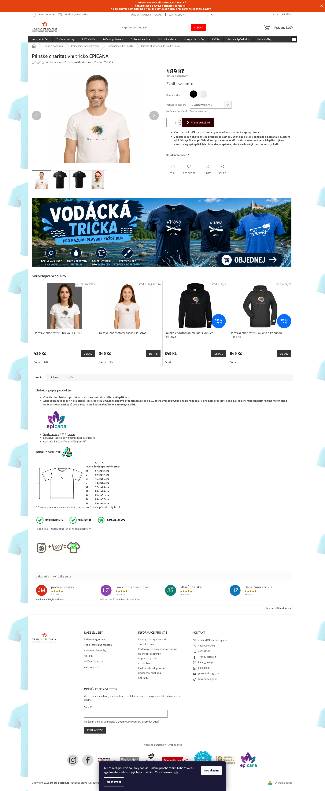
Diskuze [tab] (54, 377)
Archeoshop (175, 745)
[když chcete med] (150, 760)
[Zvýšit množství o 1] (180, 120)
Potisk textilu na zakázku (98, 645)
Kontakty (143, 678)
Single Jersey (51, 434)
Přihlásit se (95, 730)
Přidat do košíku (200, 122)
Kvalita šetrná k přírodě (151, 668)
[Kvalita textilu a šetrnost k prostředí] (63, 520)
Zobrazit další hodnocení (277, 608)
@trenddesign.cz (208, 679)
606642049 (204, 651)
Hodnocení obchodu (149, 673)
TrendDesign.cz (207, 657)
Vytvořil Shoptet (284, 783)
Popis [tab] (39, 377)
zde (176, 772)
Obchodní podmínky (149, 654)
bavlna (71, 434)
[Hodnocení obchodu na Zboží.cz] (176, 760)
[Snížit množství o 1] (180, 125)
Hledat (198, 27)
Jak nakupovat (178, 14)
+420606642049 (206, 646)
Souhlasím (211, 770)
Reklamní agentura (94, 639)
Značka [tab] (70, 377)
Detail (88, 353)
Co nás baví (144, 663)
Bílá (46, 362)
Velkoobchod (91, 667)
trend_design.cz (207, 662)
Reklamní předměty (95, 651)
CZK (272, 14)
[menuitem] (40, 39)
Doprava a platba (147, 659)
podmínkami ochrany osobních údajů (138, 722)
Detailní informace (176, 155)
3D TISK (88, 656)
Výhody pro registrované (146, 14)
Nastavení (114, 782)
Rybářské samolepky (155, 745)
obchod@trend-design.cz (212, 640)
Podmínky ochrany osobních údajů (157, 649)
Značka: (103, 62)
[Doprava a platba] (109, 520)
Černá (37, 362)
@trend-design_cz (208, 674)
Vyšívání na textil (93, 662)
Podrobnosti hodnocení (78, 62)
